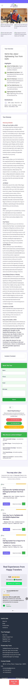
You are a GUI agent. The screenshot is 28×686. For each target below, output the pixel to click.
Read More (6, 504)
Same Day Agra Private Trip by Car (10, 654)
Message (4, 389)
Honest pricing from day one (12, 444)
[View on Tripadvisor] (4, 591)
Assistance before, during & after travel (12, 457)
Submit (14, 399)
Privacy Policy (5, 627)
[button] (1, 599)
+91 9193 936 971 (7, 672)
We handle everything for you (12, 453)
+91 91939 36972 (7, 674)
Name (3, 370)
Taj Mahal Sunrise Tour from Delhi (10, 650)
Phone (4, 376)
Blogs (3, 625)
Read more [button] (5, 604)
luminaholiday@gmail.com (14, 427)
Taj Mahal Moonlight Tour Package (10, 658)
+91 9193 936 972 (14, 420)
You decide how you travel (13, 440)
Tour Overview (9, 48)
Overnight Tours (6, 642)
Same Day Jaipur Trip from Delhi (10, 652)
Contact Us (5, 629)
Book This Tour (14, 682)
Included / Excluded (10, 356)
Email (3, 383)
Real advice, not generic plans (12, 448)
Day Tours (4, 636)
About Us (4, 623)
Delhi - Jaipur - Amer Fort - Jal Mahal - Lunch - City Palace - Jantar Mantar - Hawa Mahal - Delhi (13, 104)
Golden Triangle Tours (7, 638)
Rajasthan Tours (6, 640)
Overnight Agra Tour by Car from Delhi (11, 656)
